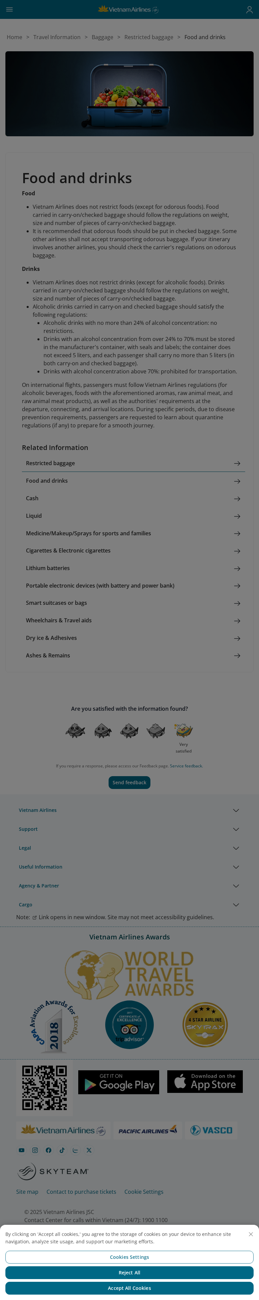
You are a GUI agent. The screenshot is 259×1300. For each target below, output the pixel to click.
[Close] (251, 1234)
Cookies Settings (129, 1257)
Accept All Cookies (129, 1288)
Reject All (129, 1272)
